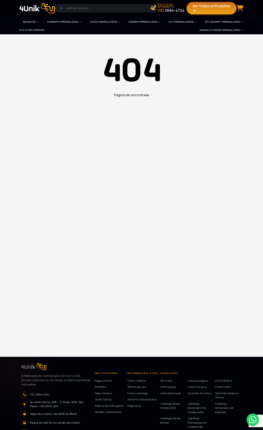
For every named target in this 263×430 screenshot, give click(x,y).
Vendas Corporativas (108, 412)
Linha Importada (170, 393)
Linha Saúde (168, 387)
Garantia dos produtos (141, 399)
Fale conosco (103, 393)
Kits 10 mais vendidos (31, 30)
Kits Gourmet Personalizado (222, 21)
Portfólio (100, 387)
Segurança (134, 406)
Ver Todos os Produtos (211, 6)
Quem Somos (103, 399)
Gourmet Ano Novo (200, 393)
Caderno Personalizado (143, 21)
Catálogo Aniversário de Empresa (224, 408)
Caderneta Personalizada (62, 21)
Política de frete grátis (109, 406)
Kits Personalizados (181, 21)
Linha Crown (223, 387)
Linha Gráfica (223, 380)
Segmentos (29, 21)
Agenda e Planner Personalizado (220, 30)
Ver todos (166, 380)
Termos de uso (136, 387)
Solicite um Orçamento (170, 8)
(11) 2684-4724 (39, 394)
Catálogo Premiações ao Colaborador (197, 423)
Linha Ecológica (198, 380)
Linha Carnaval (197, 387)
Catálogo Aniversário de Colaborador (197, 408)
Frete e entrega (137, 393)
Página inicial (103, 380)
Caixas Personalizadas (103, 21)
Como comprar (136, 380)
